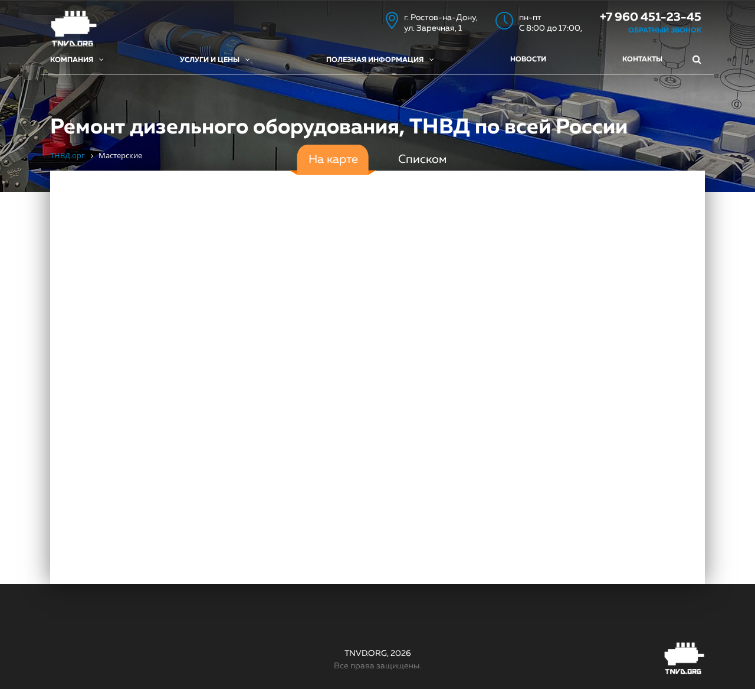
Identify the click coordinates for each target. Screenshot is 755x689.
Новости (528, 59)
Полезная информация (375, 60)
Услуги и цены (209, 60)
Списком (422, 159)
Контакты (642, 59)
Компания (71, 60)
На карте (333, 159)
